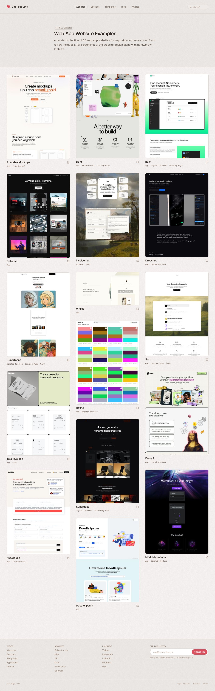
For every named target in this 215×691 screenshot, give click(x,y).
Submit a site (61, 650)
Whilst (80, 308)
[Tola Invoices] (38, 413)
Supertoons (14, 360)
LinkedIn (106, 658)
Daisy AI (150, 458)
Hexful (80, 408)
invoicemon (83, 260)
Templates (12, 658)
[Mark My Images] (176, 512)
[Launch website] (137, 162)
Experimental (88, 166)
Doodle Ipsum (84, 605)
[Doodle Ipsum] (107, 560)
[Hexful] (107, 362)
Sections (11, 654)
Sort (147, 359)
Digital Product (159, 166)
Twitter (105, 650)
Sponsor (59, 670)
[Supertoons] (38, 314)
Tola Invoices (15, 459)
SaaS (88, 264)
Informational (19, 562)
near (148, 161)
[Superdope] (107, 461)
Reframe (12, 261)
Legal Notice (183, 683)
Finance (79, 264)
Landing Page (103, 166)
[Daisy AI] (176, 413)
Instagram (107, 654)
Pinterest (106, 662)
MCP (57, 662)
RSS (104, 666)
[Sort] (176, 314)
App (77, 166)
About (205, 683)
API (56, 658)
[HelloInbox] (38, 512)
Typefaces (12, 662)
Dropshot (151, 260)
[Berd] (107, 116)
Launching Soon (158, 264)
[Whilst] (107, 288)
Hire (57, 654)
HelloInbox (13, 557)
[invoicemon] (107, 215)
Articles (10, 666)
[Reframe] (38, 216)
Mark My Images (155, 557)
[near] (176, 116)
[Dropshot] (176, 215)
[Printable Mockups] (38, 117)
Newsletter (60, 666)
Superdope (82, 506)
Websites (11, 650)
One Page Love (20, 6)
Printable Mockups (18, 162)
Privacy (196, 683)
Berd (79, 161)
